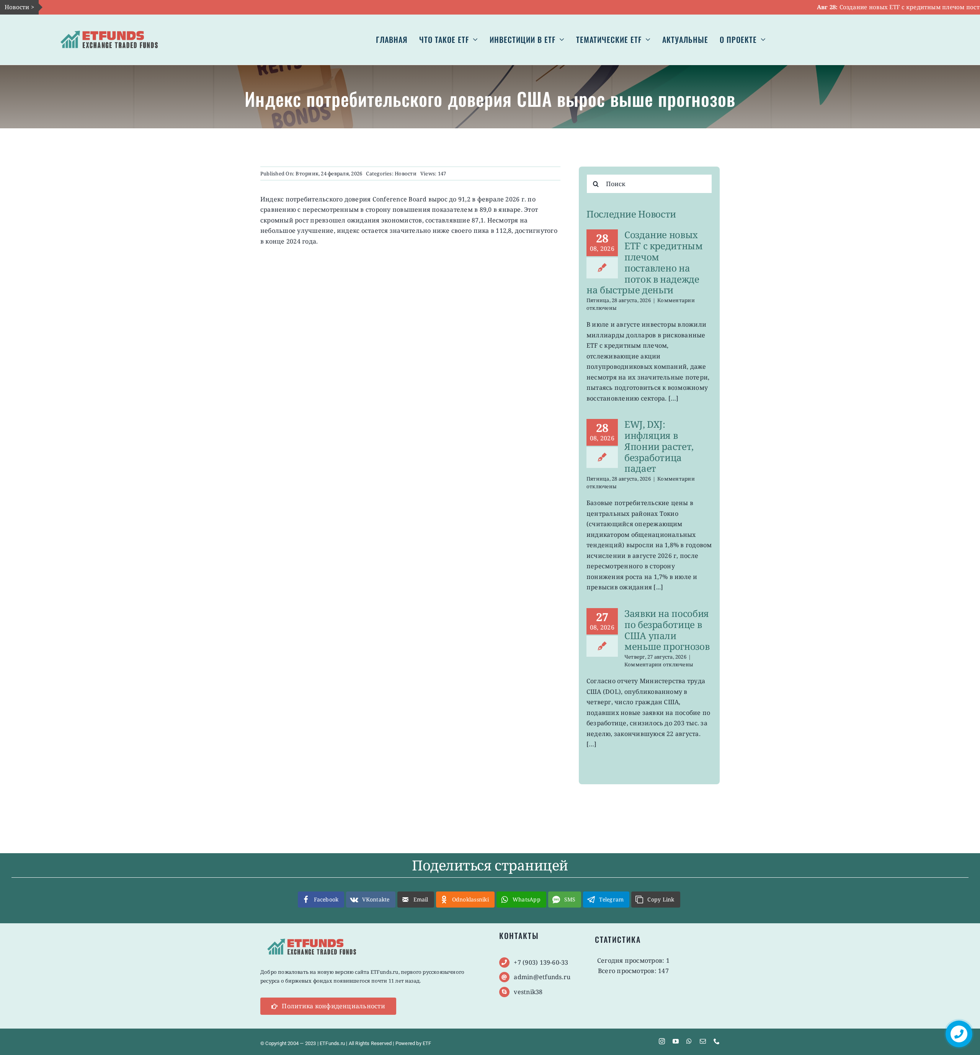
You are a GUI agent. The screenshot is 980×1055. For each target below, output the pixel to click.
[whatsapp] (689, 1041)
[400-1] (109, 25)
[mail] (703, 1041)
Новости (405, 173)
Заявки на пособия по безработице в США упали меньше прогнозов (666, 630)
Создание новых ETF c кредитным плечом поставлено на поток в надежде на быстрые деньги (644, 262)
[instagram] (662, 1041)
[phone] (717, 1041)
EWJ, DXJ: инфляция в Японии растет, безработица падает (659, 446)
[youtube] (676, 1041)
